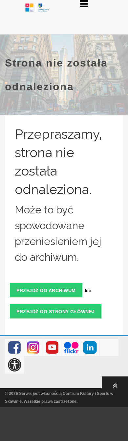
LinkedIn (90, 347)
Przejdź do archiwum (46, 290)
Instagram (33, 347)
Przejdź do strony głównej (55, 311)
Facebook (14, 347)
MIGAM (109, 347)
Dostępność (14, 365)
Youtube (52, 347)
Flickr (71, 347)
